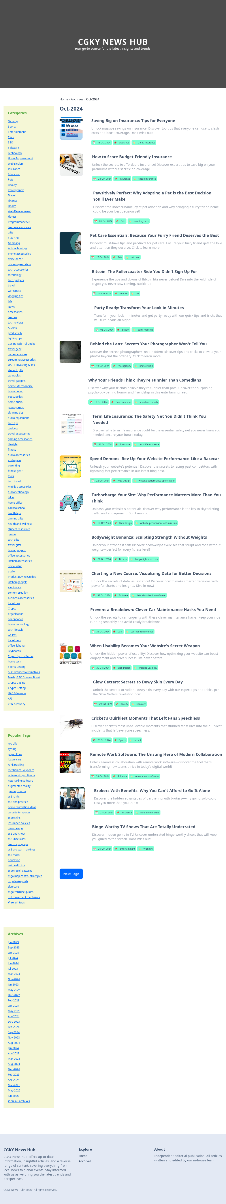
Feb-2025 (13, 1074)
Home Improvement (20, 158)
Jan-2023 (13, 984)
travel (11, 285)
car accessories (17, 354)
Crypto (12, 608)
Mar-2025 (14, 1085)
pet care (132, 257)
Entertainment (121, 402)
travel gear (14, 349)
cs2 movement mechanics (24, 897)
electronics (14, 587)
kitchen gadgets (17, 582)
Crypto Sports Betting (21, 656)
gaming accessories (20, 439)
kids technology (17, 248)
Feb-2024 (13, 1027)
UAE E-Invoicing (17, 693)
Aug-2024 (14, 1043)
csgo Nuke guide (18, 881)
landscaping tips (18, 844)
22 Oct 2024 (100, 480)
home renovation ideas (22, 807)
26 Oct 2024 (103, 444)
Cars (117, 631)
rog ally (12, 743)
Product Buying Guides (22, 577)
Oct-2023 (13, 953)
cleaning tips (15, 412)
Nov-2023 (14, 1037)
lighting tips (15, 338)
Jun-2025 (13, 1096)
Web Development (19, 211)
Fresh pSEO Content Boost (24, 677)
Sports (120, 740)
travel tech (14, 640)
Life (10, 301)
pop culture (15, 754)
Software (121, 595)
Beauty (123, 329)
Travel (11, 195)
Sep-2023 (14, 947)
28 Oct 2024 (102, 178)
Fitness (120, 559)
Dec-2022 (14, 995)
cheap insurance (144, 142)
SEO (10, 142)
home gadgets (17, 550)
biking (11, 497)
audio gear (14, 460)
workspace (14, 291)
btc (135, 293)
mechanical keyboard (21, 770)
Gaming (13, 121)
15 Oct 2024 (101, 142)
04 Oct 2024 (102, 523)
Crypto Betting (17, 688)
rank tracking (16, 765)
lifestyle (12, 444)
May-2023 (14, 1011)
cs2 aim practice (18, 802)
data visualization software (149, 595)
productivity (15, 333)
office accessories (19, 555)
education (14, 860)
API (10, 698)
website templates (19, 812)
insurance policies (19, 823)
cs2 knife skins (17, 839)
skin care (138, 703)
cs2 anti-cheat (16, 833)
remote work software (144, 776)
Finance (121, 293)
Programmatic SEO (19, 222)
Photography (122, 365)
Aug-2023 (14, 1064)
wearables (14, 375)
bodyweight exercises (144, 559)
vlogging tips (15, 296)
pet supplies (15, 397)
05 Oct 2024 (103, 221)
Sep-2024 (14, 1032)
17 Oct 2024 (100, 257)
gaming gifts (15, 518)
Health (12, 206)
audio (11, 571)
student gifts (15, 370)
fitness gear (15, 471)
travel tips (14, 603)
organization (15, 614)
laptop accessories (19, 227)
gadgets (13, 428)
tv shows (145, 848)
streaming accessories (22, 359)
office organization (19, 264)
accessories (15, 312)
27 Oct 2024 (104, 812)
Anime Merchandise (20, 386)
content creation (18, 592)
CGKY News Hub (113, 41)
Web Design (121, 480)
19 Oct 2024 (100, 365)
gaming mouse (17, 791)
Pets (120, 221)
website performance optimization (154, 480)
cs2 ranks (14, 796)
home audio (15, 402)
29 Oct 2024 (103, 703)
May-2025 (14, 1090)
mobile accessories (20, 487)
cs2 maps (14, 855)
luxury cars (14, 759)
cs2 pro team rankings (21, 849)
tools (11, 476)
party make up (143, 329)
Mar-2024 (14, 974)
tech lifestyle (15, 630)
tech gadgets (16, 280)
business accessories (21, 598)
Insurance (121, 142)
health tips (14, 513)
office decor (15, 259)
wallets (12, 635)
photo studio (143, 365)
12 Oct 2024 (98, 402)
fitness (12, 450)
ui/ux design (15, 828)
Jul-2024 (13, 958)
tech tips (13, 423)
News (11, 307)
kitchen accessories (20, 561)
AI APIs (12, 328)
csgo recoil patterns (20, 871)
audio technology (18, 492)
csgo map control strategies (25, 876)
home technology (18, 624)
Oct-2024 (13, 1006)
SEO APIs (13, 238)
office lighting (16, 645)
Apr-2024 (13, 1016)
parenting (14, 465)
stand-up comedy (146, 402)
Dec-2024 (14, 1069)
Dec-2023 (14, 1021)
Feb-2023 (13, 1000)
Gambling (14, 243)
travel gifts (14, 545)
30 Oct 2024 (102, 559)
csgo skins (14, 818)
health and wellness (20, 524)
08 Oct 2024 (102, 293)
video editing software (21, 775)
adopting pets (139, 221)
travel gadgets (17, 381)
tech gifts (13, 540)
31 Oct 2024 (101, 595)
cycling (12, 749)
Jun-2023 (13, 942)
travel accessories (19, 434)
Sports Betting (16, 667)
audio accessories (19, 455)
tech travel (14, 481)
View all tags (16, 902)
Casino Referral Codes (21, 344)
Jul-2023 (13, 969)
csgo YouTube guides (21, 892)
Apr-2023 (13, 1053)
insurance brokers (147, 812)
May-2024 (14, 990)
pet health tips (16, 865)
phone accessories (19, 254)
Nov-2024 (14, 979)
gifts (10, 232)
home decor (15, 391)
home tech (14, 661)
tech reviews (15, 322)
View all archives (19, 1101)
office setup (15, 566)
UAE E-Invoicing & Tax (21, 365)
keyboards (14, 651)
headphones (15, 619)
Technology (15, 153)
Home (64, 99)
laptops (12, 317)
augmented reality (19, 786)
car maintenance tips (139, 631)
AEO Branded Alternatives (24, 672)
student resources (19, 529)
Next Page (71, 874)
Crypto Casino (16, 683)
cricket (135, 740)
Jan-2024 (13, 1048)
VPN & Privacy (16, 704)
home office (15, 502)
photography (16, 407)
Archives (77, 99)
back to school (16, 508)
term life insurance (146, 444)
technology (14, 275)
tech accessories (18, 269)
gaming (12, 534)
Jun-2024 (13, 963)
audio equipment (18, 418)
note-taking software (20, 781)
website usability (145, 667)
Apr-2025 (13, 1080)
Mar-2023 (14, 1059)
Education (14, 174)
